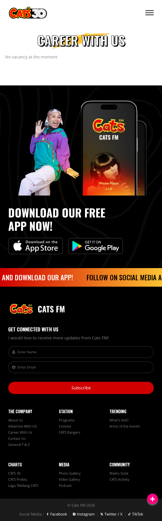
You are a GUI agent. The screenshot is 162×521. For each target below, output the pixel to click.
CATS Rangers (69, 432)
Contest (65, 426)
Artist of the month (124, 426)
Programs (67, 420)
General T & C (19, 444)
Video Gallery (69, 479)
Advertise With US (22, 426)
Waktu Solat (118, 473)
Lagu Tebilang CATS (23, 485)
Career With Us (20, 432)
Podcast (65, 485)
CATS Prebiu (17, 479)
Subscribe (81, 388)
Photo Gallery (70, 473)
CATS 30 (14, 473)
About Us (15, 420)
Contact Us (17, 438)
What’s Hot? (118, 420)
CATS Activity (119, 479)
